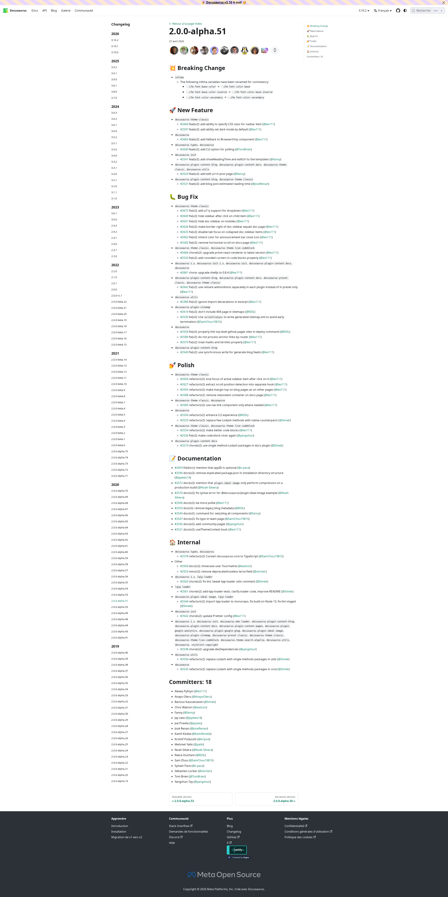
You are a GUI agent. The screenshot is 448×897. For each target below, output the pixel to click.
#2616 (184, 312)
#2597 (184, 129)
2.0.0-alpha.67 (119, 509)
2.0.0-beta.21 (119, 307)
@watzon (245, 566)
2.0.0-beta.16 (119, 338)
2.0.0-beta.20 (119, 314)
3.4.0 (114, 155)
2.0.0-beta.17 (119, 332)
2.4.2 (114, 231)
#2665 (184, 139)
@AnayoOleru (202, 697)
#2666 (184, 252)
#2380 (184, 302)
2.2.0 (114, 271)
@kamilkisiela (202, 734)
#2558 (184, 332)
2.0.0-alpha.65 (119, 521)
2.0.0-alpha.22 (119, 762)
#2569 (184, 566)
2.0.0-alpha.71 (119, 475)
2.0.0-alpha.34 (119, 689)
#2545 (179, 524)
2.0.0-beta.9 (118, 390)
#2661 (184, 272)
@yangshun (245, 435)
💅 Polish (311, 41)
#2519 (184, 445)
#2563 (184, 581)
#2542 (184, 616)
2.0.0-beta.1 (118, 439)
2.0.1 (114, 283)
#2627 (184, 384)
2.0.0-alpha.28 (119, 726)
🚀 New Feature (315, 31)
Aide (172, 843)
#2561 (184, 591)
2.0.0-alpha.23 (119, 756)
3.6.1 (114, 125)
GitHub (231, 837)
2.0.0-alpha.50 (119, 607)
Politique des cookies (299, 837)
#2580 (184, 337)
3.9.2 (114, 67)
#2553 (184, 571)
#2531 (184, 184)
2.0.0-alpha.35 (119, 683)
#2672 (184, 210)
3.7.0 (114, 97)
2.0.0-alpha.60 (119, 552)
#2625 (184, 232)
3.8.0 (114, 91)
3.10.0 (114, 52)
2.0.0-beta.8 (118, 396)
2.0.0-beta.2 (118, 433)
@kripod (203, 739)
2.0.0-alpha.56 (119, 576)
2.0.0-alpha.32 (119, 701)
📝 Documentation (317, 46)
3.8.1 (114, 85)
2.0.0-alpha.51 (119, 600)
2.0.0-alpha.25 (119, 744)
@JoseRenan (260, 184)
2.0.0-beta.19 (119, 320)
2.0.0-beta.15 (119, 344)
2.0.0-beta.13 (119, 365)
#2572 (179, 483)
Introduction (119, 826)
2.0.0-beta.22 (119, 301)
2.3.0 (114, 256)
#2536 (184, 659)
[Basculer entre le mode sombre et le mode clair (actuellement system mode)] (405, 10)
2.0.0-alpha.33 (119, 695)
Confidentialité (294, 826)
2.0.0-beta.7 (118, 402)
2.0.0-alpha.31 (119, 707)
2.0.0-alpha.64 (119, 527)
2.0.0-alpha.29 (119, 719)
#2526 (184, 435)
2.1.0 (114, 277)
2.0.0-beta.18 (119, 326)
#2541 (184, 159)
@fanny (275, 159)
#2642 (184, 287)
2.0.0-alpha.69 (119, 496)
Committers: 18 (315, 56)
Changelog (234, 831)
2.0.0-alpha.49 (119, 613)
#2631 (184, 221)
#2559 (179, 508)
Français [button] (383, 10)
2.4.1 (114, 237)
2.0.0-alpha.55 (119, 582)
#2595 (184, 390)
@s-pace (243, 468)
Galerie (66, 10)
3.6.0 (114, 131)
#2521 (179, 529)
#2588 (184, 395)
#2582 (184, 243)
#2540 (184, 352)
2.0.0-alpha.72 (119, 469)
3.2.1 (114, 180)
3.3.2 (114, 161)
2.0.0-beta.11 (119, 378)
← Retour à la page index (185, 24)
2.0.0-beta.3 (118, 426)
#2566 (179, 503)
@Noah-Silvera (208, 487)
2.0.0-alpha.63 (119, 533)
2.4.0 (114, 244)
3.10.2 (114, 40)
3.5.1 (114, 143)
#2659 (179, 468)
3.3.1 (114, 167)
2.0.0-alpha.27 (119, 732)
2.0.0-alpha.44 (119, 625)
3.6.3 (114, 112)
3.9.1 (114, 73)
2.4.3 (114, 225)
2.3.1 (114, 250)
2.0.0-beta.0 (118, 445)
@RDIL (250, 312)
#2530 (184, 317)
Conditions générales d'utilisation (307, 831)
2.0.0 (114, 289)
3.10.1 (114, 46)
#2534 (184, 430)
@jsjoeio (195, 723)
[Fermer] (443, 2)
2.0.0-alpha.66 (119, 515)
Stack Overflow (179, 826)
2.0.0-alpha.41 (119, 637)
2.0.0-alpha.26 (119, 738)
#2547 (179, 519)
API (44, 10)
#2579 (184, 342)
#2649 (184, 216)
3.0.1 (114, 213)
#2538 (184, 649)
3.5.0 (114, 149)
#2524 (184, 174)
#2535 (184, 669)
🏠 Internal (312, 51)
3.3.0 (114, 174)
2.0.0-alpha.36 (119, 677)
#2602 (184, 237)
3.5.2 (114, 137)
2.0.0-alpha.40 (119, 652)
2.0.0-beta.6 (118, 408)
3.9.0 (114, 79)
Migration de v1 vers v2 (126, 837)
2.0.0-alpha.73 (119, 463)
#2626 (184, 227)
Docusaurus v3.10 (219, 2)
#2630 (184, 149)
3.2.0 (114, 186)
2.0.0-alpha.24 (119, 750)
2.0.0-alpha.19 (119, 781)
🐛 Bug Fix (312, 36)
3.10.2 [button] (362, 10)
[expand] (275, 50)
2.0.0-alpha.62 (119, 539)
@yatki (198, 744)
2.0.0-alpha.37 (119, 671)
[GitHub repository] (398, 10)
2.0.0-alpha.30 (119, 713)
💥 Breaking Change (317, 25)
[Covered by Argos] (238, 858)
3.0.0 (114, 219)
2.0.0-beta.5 (118, 414)
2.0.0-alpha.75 (119, 451)
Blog (54, 10)
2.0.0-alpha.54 (119, 588)
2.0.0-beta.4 (118, 420)
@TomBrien (243, 149)
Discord (174, 837)
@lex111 (268, 124)
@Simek (284, 420)
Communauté (84, 10)
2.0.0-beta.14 (119, 359)
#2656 (184, 379)
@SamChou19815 (209, 322)
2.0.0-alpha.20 (119, 775)
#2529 (184, 420)
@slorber (260, 571)
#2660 (184, 124)
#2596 (179, 473)
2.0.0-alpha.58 (119, 564)
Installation (118, 831)
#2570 (179, 493)
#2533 (184, 258)
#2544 (184, 601)
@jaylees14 (183, 477)
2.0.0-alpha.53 (119, 594)
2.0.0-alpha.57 (119, 570)
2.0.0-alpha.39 (119, 658)
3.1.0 (114, 198)
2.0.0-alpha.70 (119, 490)
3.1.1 (114, 192)
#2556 (184, 415)
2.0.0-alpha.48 (119, 619)
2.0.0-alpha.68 (119, 503)
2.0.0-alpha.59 (119, 558)
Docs (34, 10)
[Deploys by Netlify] (237, 853)
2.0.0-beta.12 (119, 372)
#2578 (184, 556)
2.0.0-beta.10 (119, 384)
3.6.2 (114, 119)
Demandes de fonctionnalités (188, 831)
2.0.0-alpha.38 (119, 664)
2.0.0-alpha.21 (119, 768)
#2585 (184, 405)
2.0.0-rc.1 (116, 295)
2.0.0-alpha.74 (119, 457)
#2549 (179, 513)
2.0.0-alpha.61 (119, 545)
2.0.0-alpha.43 (119, 631)
